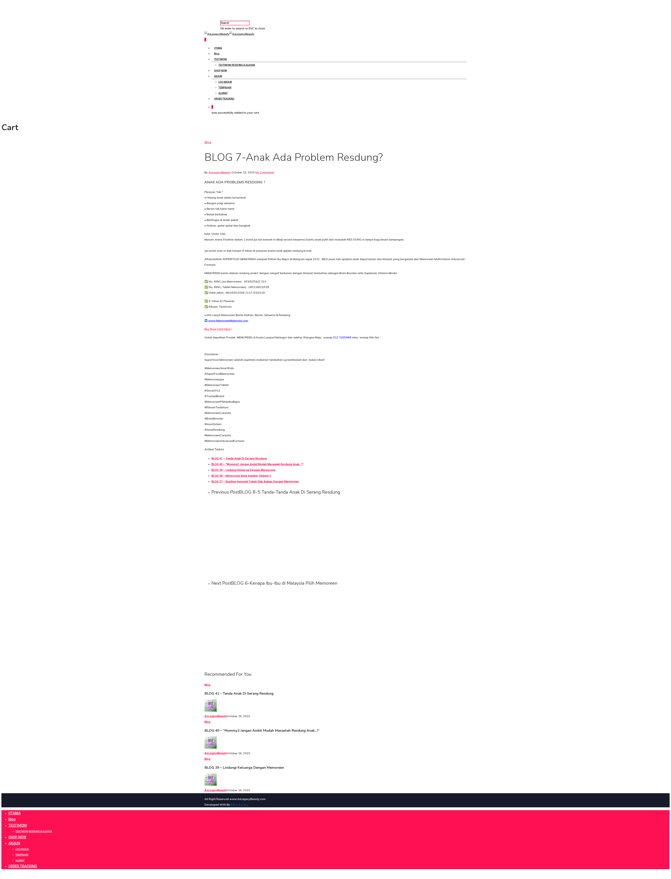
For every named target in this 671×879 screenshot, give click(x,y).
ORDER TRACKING (224, 98)
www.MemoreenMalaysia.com (228, 320)
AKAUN (218, 76)
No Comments (264, 172)
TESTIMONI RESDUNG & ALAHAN (236, 65)
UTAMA (218, 48)
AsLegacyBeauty (219, 172)
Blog (216, 53)
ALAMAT (223, 93)
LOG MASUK (225, 82)
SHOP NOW (220, 70)
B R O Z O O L (239, 804)
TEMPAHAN (224, 87)
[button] (218, 329)
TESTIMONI (220, 59)
